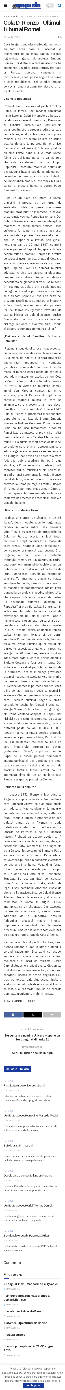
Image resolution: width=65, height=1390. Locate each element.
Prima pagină (10, 16)
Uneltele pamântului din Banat (23, 1311)
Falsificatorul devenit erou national (24, 1085)
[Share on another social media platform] (52, 1014)
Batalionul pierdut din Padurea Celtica (26, 1235)
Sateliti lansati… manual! (18, 1145)
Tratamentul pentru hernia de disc (25, 1323)
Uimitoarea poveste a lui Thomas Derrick (28, 1205)
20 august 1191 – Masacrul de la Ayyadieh (31, 1284)
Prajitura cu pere (14, 1334)
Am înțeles (33, 1385)
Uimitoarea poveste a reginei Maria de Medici (31, 1115)
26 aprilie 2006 (12, 37)
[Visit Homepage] (26, 5)
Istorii (8, 1081)
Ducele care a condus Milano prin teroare (28, 1175)
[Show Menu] (5, 5)
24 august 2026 (12, 1289)
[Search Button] (59, 5)
